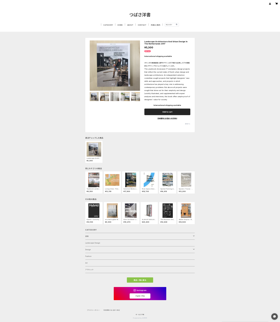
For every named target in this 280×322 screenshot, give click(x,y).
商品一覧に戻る (140, 280)
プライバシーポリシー (93, 310)
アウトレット (89, 270)
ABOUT (130, 25)
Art (86, 263)
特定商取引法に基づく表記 (111, 310)
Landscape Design (92, 243)
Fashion (88, 256)
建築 (87, 236)
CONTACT (142, 25)
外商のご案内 (155, 25)
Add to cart (167, 112)
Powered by (137, 318)
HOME (120, 25)
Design (88, 249)
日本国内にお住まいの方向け (167, 118)
